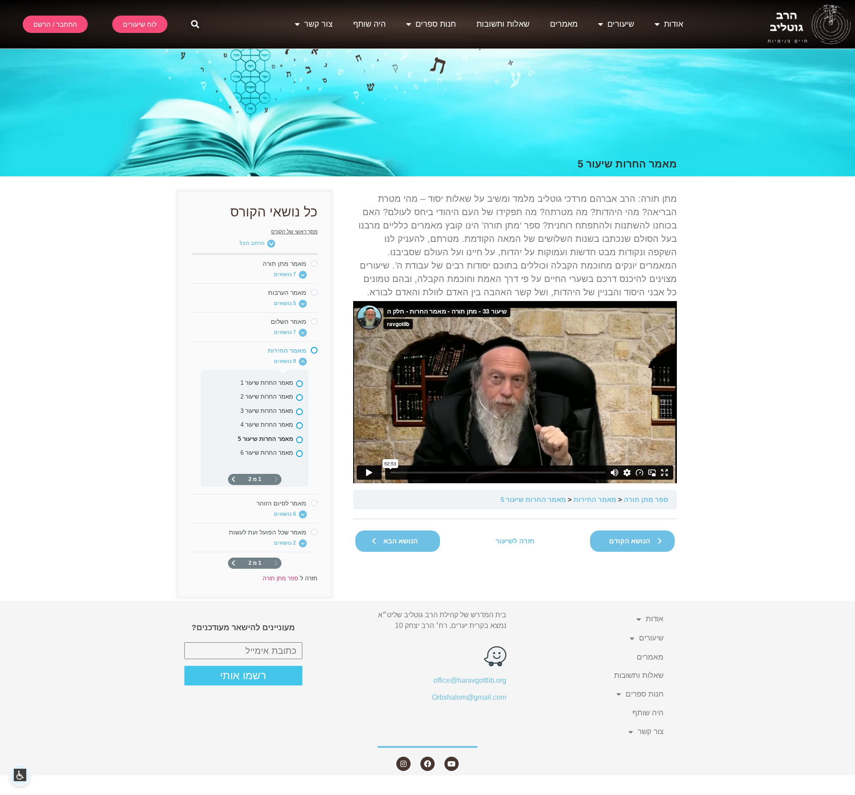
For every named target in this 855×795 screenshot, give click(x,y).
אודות (673, 24)
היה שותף (369, 24)
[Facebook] (427, 764)
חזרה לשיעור (515, 541)
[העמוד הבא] (233, 479)
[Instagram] (403, 764)
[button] (194, 24)
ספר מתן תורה (646, 499)
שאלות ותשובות (502, 24)
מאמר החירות (595, 499)
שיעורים (620, 24)
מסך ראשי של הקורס (294, 231)
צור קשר (318, 24)
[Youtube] (451, 764)
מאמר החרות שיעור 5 (533, 499)
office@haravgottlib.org (469, 680)
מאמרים (564, 24)
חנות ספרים (435, 24)
